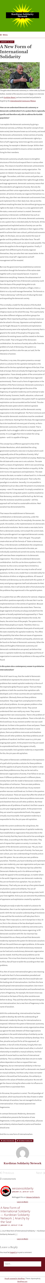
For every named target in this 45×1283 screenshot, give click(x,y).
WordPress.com (22, 1281)
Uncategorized (8, 1141)
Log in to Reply (22, 1202)
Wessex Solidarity (33, 1197)
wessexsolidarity (22, 1188)
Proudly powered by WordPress (15, 1278)
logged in (13, 1252)
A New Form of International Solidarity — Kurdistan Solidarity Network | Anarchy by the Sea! (15, 1215)
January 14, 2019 (7, 42)
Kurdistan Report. (10, 98)
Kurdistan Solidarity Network (22, 15)
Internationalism (25, 1141)
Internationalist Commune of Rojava (23, 101)
